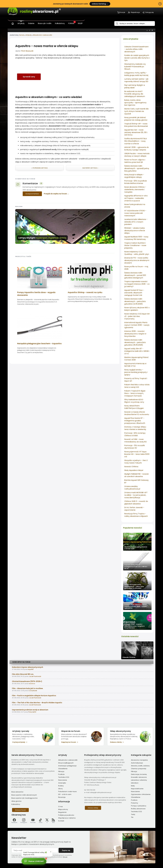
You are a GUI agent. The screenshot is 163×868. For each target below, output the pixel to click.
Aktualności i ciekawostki (42, 35)
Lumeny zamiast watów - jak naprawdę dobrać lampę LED (136, 80)
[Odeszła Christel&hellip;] (137, 650)
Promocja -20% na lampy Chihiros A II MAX (134, 434)
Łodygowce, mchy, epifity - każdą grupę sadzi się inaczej (136, 74)
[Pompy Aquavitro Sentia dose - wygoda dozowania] (39, 289)
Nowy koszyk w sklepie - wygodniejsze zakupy (134, 175)
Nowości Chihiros (131, 466)
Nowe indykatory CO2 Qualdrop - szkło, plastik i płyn (136, 252)
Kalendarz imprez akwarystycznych (27, 667)
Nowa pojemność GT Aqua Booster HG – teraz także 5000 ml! (136, 454)
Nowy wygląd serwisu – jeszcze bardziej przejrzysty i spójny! (135, 372)
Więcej (65, 857)
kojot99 (30, 669)
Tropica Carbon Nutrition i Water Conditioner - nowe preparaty (135, 245)
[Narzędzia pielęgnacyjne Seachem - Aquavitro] (39, 340)
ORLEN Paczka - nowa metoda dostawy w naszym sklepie (136, 154)
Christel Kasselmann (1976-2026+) (27, 681)
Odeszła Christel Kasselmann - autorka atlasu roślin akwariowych (136, 49)
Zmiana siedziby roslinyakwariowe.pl (132, 487)
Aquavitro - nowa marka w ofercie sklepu (46, 46)
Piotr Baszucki (27, 51)
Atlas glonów (16, 801)
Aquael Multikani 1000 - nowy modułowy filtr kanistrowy (136, 238)
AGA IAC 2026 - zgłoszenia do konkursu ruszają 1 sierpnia (136, 148)
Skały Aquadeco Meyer (133, 470)
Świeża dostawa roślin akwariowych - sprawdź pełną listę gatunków (136, 168)
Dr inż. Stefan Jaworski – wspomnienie (134, 508)
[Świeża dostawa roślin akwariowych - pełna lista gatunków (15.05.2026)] (137, 581)
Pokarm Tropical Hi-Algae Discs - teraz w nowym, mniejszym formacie (134, 393)
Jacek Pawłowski (35, 676)
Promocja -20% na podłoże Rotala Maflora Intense (135, 182)
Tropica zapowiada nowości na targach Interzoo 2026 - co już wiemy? (137, 284)
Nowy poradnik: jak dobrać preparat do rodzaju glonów (135, 118)
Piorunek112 (32, 712)
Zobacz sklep (93, 808)
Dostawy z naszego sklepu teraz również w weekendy (135, 428)
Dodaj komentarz (32, 194)
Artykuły (29, 35)
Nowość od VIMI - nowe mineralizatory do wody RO (135, 440)
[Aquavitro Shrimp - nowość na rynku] (90, 289)
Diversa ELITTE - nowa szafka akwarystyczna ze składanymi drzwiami (136, 260)
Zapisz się (66, 850)
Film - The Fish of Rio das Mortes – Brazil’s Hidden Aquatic (37, 702)
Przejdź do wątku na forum (55, 193)
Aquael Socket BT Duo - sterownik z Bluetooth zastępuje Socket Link (134, 292)
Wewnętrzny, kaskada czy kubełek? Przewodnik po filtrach (135, 66)
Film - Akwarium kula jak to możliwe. (27, 688)
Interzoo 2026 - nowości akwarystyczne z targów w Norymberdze (135, 333)
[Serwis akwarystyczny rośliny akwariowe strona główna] (13, 23)
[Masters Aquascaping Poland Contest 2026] (137, 542)
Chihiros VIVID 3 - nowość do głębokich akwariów (136, 502)
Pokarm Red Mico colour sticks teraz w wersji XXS (137, 385)
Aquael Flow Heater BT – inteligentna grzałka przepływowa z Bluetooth (134, 420)
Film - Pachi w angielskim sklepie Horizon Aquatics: (34, 695)
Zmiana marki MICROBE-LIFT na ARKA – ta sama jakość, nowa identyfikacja (135, 495)
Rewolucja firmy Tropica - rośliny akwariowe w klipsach (136, 514)
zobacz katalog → (100, 4)
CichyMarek (32, 691)
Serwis (21, 35)
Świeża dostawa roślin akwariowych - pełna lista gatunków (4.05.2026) (135, 301)
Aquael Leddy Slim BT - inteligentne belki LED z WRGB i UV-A (136, 351)
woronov (32, 684)
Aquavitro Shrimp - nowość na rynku (85, 292)
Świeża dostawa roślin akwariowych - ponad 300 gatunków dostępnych (135, 275)
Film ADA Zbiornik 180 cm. (23, 674)
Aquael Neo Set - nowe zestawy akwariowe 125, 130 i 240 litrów (135, 132)
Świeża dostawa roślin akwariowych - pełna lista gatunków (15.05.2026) (135, 342)
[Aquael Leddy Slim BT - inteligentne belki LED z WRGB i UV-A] (137, 561)
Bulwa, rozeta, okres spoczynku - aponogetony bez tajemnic (135, 102)
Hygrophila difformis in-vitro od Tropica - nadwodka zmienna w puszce (136, 198)
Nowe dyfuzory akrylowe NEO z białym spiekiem (137, 308)
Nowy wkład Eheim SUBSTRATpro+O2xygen (134, 407)
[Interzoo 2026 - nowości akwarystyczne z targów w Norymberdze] (137, 621)
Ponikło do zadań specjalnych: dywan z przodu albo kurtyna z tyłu (137, 58)
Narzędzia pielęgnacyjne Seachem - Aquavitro (39, 343)
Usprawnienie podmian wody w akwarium (30, 710)
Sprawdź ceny (29, 76)
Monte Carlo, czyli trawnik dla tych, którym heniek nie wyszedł (136, 111)
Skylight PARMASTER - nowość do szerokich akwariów (136, 475)
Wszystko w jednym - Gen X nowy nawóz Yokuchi (136, 461)
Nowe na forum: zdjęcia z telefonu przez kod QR (134, 161)
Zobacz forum (20, 810)
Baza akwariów (17, 792)
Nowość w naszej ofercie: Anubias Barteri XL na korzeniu (136, 413)
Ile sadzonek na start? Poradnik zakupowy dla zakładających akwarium (134, 94)
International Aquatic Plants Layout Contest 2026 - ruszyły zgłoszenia (136, 325)
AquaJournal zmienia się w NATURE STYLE (135, 364)
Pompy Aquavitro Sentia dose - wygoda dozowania (36, 293)
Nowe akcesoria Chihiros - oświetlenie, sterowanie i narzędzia (135, 189)
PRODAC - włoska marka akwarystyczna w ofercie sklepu (134, 230)
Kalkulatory (15, 804)
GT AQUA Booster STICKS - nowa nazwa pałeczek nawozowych (135, 213)
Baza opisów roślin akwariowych (24, 795)
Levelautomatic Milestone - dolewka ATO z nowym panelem (135, 222)
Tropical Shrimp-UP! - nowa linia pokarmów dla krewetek (136, 124)
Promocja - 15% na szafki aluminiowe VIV (134, 446)
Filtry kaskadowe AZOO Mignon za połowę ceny (134, 400)
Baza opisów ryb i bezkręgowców (24, 798)
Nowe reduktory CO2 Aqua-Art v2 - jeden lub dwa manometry (137, 316)
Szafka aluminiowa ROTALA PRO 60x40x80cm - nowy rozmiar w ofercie (135, 141)
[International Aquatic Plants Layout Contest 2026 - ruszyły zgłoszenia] (137, 601)
